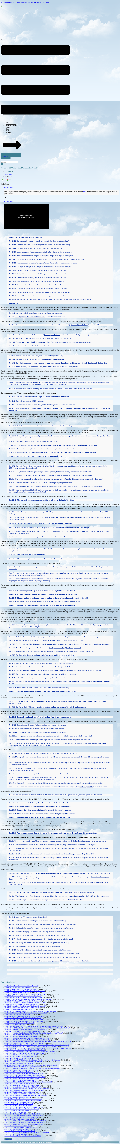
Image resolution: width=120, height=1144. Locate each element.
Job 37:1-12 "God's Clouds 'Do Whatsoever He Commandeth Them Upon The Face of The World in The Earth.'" (38, 1041)
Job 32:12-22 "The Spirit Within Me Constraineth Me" (20, 1055)
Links (7, 129)
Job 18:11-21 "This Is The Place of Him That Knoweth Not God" (23, 1107)
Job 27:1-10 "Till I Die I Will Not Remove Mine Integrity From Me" (24, 1077)
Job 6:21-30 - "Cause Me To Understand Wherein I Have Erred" (23, 997)
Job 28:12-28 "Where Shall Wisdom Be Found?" (18, 1072)
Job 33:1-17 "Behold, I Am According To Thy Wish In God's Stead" (24, 1053)
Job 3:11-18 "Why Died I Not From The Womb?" (19, 1023)
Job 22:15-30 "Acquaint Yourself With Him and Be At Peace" (22, 1087)
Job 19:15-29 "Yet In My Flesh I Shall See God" (18, 1104)
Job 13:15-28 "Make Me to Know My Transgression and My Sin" (24, 1124)
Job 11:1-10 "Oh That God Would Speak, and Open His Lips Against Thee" (27, 1132)
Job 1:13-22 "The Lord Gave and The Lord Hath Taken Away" (23, 1100)
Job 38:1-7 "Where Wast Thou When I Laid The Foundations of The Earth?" (27, 1038)
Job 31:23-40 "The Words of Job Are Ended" (17, 1058)
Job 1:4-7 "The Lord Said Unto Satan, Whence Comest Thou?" (23, 1099)
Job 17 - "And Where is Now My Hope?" (16, 1110)
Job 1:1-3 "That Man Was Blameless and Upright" (19, 1102)
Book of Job (8, 1139)
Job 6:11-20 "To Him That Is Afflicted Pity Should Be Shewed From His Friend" (28, 999)
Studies (8, 127)
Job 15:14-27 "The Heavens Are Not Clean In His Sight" (21, 1117)
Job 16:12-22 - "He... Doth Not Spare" (15, 1112)
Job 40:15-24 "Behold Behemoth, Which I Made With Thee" (22, 1018)
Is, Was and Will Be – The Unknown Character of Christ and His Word (25, 3)
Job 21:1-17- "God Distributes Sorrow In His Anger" (20, 1092)
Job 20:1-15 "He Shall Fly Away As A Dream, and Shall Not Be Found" (25, 1095)
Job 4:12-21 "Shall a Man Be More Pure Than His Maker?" (22, 1008)
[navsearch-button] (2, 159)
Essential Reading (11, 125)
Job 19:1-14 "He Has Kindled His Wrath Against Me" (20, 1105)
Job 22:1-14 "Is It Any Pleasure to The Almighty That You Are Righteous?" (26, 1088)
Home (7, 122)
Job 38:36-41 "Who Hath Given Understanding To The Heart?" (23, 1031)
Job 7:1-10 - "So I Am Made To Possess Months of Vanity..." (22, 996)
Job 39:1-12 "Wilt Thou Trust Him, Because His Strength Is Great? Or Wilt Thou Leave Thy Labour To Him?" (37, 1028)
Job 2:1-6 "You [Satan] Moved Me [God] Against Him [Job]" (22, 1067)
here (84, 192)
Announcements (11, 124)
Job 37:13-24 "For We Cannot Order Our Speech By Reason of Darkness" (26, 1040)
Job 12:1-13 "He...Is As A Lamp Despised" (17, 1129)
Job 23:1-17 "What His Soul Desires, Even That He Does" (21, 1085)
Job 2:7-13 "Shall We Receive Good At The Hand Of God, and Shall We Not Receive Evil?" (32, 1065)
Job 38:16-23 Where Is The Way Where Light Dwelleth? (21, 1036)
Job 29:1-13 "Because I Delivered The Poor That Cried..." (21, 1070)
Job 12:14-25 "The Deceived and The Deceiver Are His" (21, 1127)
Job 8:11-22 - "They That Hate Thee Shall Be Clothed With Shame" (24, 991)
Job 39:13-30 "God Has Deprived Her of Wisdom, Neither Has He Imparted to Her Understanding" (34, 1026)
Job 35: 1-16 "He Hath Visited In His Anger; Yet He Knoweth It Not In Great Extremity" (30, 1046)
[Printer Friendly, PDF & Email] (6, 180)
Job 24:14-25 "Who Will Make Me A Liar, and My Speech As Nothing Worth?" (28, 1082)
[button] (35, 79)
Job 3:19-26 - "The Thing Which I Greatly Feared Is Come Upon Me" (25, 1021)
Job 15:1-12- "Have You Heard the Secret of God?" (19, 1119)
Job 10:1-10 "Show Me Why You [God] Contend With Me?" (22, 1136)
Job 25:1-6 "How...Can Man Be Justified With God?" (20, 1080)
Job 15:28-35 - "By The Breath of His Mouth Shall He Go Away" (24, 1115)
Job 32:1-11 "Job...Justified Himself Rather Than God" (20, 1056)
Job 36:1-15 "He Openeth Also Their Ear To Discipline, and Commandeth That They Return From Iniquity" (36, 1045)
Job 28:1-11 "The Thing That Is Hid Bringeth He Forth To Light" (23, 1073)
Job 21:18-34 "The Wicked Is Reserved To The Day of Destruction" (24, 1090)
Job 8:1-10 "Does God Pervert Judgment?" (17, 992)
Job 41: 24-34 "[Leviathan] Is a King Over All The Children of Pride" (25, 1016)
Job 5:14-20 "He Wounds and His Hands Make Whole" (21, 1004)
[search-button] (2, 164)
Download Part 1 (9, 187)
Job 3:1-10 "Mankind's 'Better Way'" (15, 1024)
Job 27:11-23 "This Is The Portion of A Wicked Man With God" (23, 1075)
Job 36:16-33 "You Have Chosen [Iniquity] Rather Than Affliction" (24, 1043)
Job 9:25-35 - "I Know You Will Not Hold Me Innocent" (21, 986)
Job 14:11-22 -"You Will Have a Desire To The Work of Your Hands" (25, 1121)
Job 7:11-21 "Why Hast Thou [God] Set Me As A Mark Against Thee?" (25, 994)
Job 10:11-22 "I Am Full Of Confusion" (16, 1134)
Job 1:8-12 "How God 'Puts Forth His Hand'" (18, 1097)
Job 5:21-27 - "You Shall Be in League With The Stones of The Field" (25, 1002)
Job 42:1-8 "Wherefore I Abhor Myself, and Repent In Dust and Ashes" (25, 1013)
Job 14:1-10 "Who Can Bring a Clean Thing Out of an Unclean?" (24, 1122)
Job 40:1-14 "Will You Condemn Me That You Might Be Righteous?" (25, 1019)
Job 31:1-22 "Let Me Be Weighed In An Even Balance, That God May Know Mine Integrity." (32, 1060)
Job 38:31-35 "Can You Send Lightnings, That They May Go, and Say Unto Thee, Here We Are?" (33, 1033)
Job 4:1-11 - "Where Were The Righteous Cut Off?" (19, 1009)
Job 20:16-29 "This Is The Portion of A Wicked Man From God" (23, 1094)
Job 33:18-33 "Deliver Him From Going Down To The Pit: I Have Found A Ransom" (29, 1051)
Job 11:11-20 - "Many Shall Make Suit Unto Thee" (19, 1131)
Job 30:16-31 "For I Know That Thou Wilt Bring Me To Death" (23, 1061)
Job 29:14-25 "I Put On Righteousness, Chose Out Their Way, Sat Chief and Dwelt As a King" (32, 1068)
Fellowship (9, 132)
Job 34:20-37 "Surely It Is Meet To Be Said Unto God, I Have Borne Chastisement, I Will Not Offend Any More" (38, 1048)
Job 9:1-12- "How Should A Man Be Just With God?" (20, 989)
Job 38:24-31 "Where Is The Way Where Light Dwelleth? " (22, 1034)
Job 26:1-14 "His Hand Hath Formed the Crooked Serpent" (22, 1078)
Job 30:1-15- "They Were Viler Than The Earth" (18, 1063)
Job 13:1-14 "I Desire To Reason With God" (17, 1126)
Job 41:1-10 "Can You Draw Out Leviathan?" (18, 1014)
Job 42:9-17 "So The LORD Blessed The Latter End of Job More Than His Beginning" (30, 1011)
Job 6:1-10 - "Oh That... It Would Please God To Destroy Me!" (23, 1001)
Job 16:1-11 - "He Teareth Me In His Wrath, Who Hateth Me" (22, 1114)
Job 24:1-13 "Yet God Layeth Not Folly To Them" (19, 1083)
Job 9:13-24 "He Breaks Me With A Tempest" (18, 987)
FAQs (7, 130)
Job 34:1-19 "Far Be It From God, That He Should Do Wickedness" (24, 1050)
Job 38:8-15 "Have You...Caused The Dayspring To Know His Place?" (25, 1029)
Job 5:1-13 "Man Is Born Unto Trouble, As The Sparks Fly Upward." (25, 1006)
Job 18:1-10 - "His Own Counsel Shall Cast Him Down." (21, 1109)
